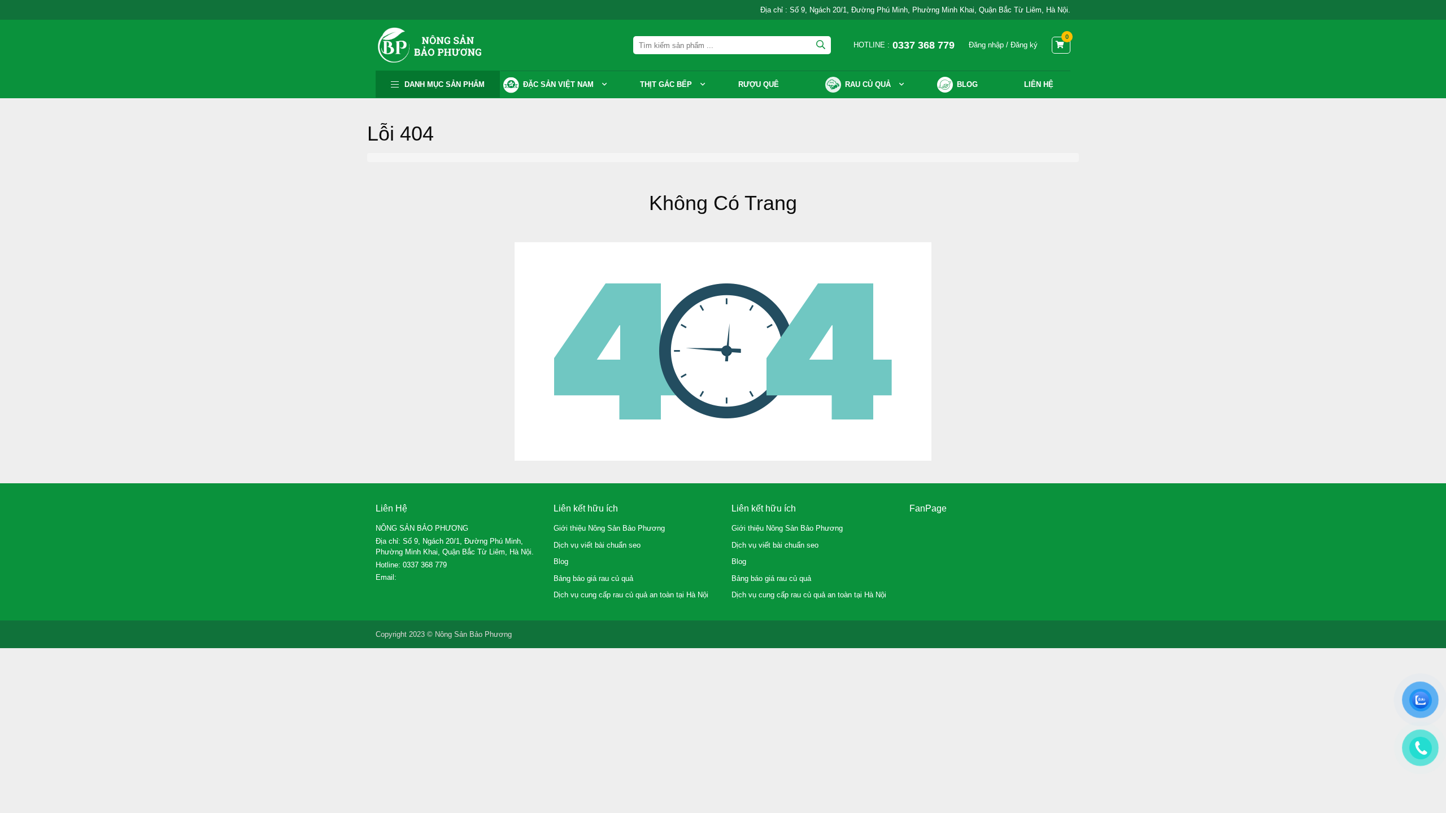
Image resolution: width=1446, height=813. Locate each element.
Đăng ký (1024, 45)
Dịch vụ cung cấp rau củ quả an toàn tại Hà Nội (631, 595)
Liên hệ (1038, 84)
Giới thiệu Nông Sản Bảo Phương (609, 528)
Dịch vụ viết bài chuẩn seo (597, 545)
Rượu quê (758, 84)
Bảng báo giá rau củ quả (593, 578)
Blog (561, 561)
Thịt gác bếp (666, 84)
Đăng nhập (986, 45)
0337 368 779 (425, 565)
